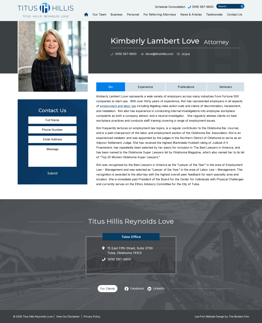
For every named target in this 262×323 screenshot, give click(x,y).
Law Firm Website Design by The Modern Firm (222, 316)
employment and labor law (118, 106)
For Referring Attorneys (159, 14)
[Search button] (242, 6)
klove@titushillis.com (159, 54)
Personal (133, 14)
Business (116, 14)
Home (86, 14)
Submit (52, 173)
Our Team (99, 14)
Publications (186, 87)
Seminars (225, 87)
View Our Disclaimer (68, 316)
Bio (111, 87)
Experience (145, 87)
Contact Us (234, 14)
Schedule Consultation (170, 7)
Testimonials (214, 14)
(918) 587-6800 (203, 7)
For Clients (107, 288)
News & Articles (191, 14)
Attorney (216, 42)
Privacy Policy (92, 316)
